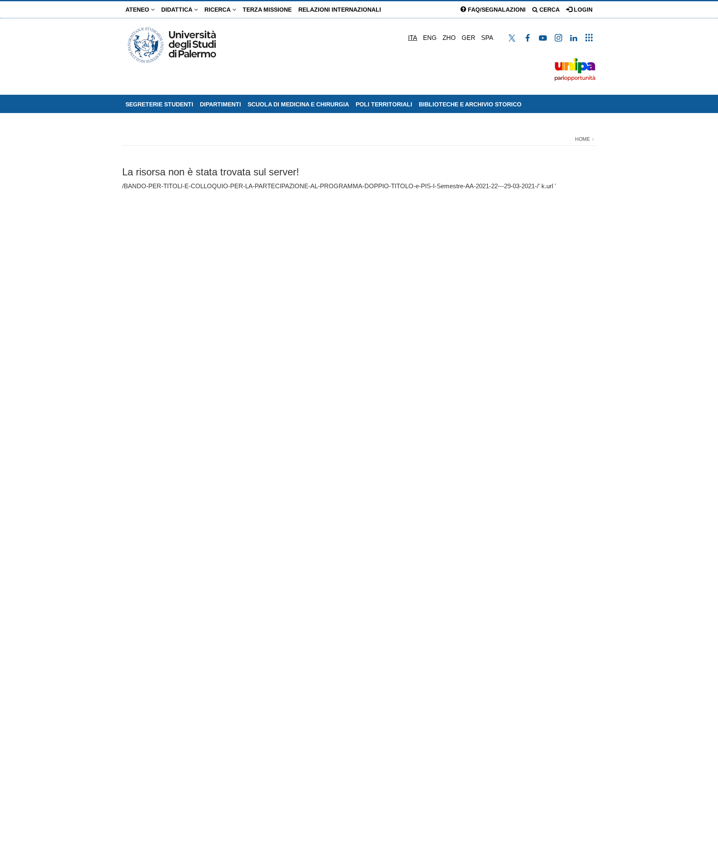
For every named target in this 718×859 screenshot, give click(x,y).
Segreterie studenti (159, 104)
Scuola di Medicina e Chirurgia (298, 104)
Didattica (177, 9)
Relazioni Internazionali (339, 9)
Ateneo (138, 9)
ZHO (449, 37)
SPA (487, 37)
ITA (412, 37)
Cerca (549, 9)
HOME (582, 139)
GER (468, 37)
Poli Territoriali (384, 104)
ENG (430, 37)
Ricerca (218, 9)
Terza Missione (267, 9)
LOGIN (582, 9)
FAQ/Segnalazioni (496, 9)
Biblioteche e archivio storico (470, 104)
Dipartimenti (220, 104)
